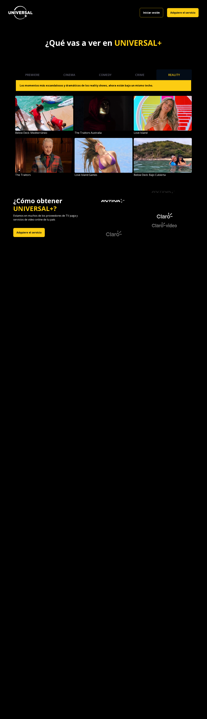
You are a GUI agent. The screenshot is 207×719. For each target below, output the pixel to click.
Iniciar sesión (151, 12)
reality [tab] (174, 75)
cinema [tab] (69, 75)
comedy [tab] (105, 75)
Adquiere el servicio (182, 12)
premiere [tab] (32, 75)
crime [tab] (139, 75)
